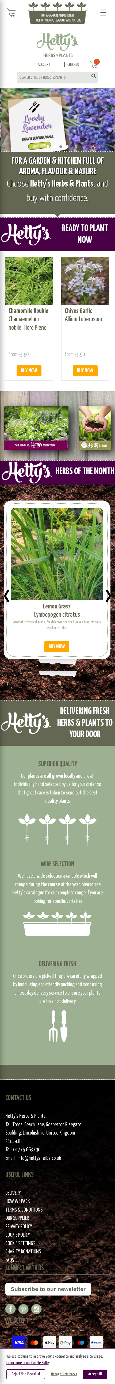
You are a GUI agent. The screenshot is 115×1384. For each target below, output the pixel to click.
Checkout (74, 65)
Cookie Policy (17, 1235)
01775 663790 (26, 1149)
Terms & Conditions (24, 1210)
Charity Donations (23, 1251)
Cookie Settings (20, 1243)
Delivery (13, 1193)
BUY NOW (29, 370)
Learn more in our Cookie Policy (27, 1363)
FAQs (9, 1260)
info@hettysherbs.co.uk (39, 1158)
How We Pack (17, 1201)
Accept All (95, 1374)
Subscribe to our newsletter (48, 1289)
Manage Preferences (64, 1374)
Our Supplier (17, 1218)
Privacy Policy (18, 1226)
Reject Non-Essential (26, 1374)
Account (44, 65)
